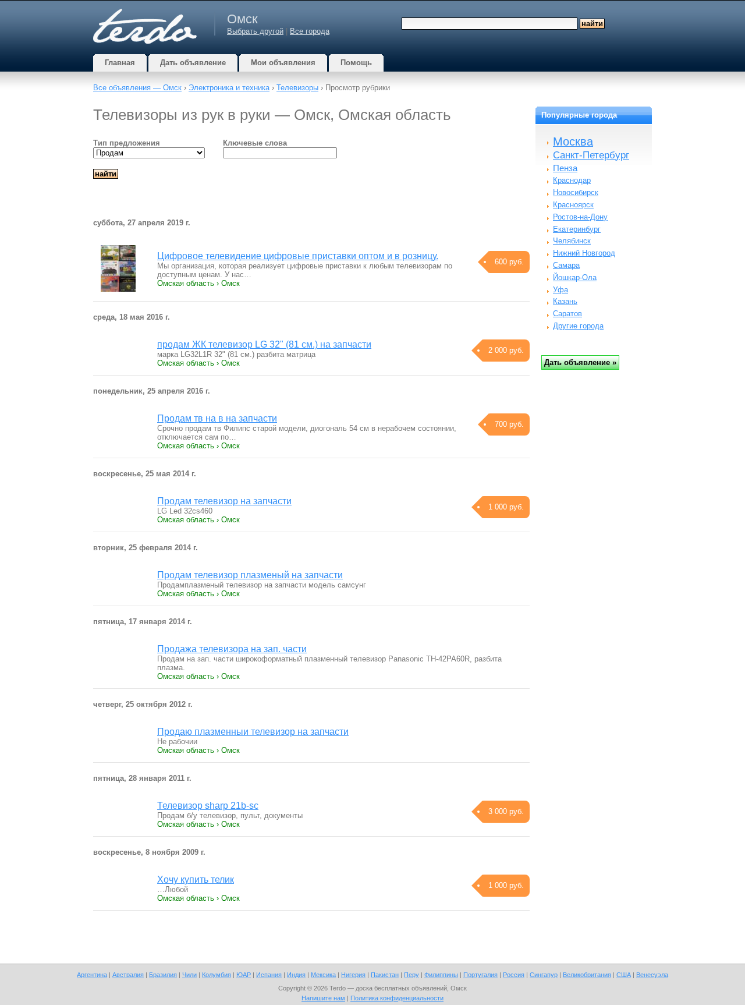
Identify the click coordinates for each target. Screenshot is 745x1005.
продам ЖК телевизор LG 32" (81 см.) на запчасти (264, 344)
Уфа (560, 289)
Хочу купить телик (195, 879)
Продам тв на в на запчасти (217, 418)
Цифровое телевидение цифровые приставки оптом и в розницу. (297, 256)
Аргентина (92, 974)
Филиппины (441, 974)
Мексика (323, 974)
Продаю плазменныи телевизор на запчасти (253, 732)
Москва (573, 141)
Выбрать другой (255, 31)
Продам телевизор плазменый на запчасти (250, 575)
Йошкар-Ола (575, 277)
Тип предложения (126, 143)
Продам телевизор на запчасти (224, 501)
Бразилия (163, 974)
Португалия (480, 974)
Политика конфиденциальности (397, 998)
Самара (566, 265)
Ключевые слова (255, 143)
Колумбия (216, 974)
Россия (513, 974)
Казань (565, 301)
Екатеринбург (577, 229)
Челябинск (572, 240)
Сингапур (544, 974)
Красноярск (573, 204)
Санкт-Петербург (591, 155)
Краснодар (572, 180)
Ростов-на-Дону (580, 217)
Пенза (565, 168)
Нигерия (353, 974)
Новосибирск (575, 192)
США (623, 974)
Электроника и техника (229, 87)
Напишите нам (323, 998)
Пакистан (385, 974)
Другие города (578, 325)
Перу (411, 974)
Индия (296, 974)
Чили (189, 974)
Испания (269, 974)
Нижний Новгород (584, 253)
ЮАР (243, 974)
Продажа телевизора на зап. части (232, 649)
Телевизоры (297, 87)
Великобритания (587, 974)
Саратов (567, 313)
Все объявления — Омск (137, 87)
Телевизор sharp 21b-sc (207, 806)
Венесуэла (652, 974)
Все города (309, 31)
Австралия (128, 974)
